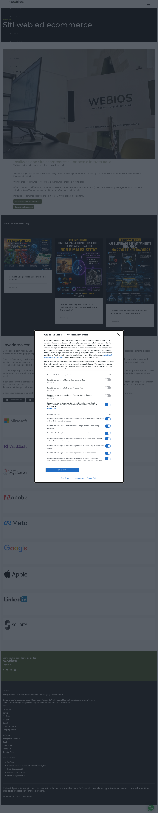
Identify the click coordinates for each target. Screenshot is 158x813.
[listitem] (79, 375)
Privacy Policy (92, 478)
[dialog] (79, 406)
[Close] (119, 335)
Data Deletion (66, 478)
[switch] (108, 379)
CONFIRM (62, 470)
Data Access (79, 478)
